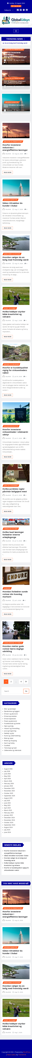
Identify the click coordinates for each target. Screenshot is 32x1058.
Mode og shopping (10, 741)
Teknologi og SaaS (10, 748)
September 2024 (9, 825)
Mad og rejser (8, 738)
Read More (7, 172)
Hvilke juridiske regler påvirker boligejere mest (14, 490)
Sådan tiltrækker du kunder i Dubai (14, 106)
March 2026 (8, 781)
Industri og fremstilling (11, 728)
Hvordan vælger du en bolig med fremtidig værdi (15, 258)
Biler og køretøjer (10, 709)
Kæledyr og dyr (9, 733)
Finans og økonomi (10, 721)
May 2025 (7, 805)
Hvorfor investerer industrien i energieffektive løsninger (15, 82)
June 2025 (7, 803)
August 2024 (8, 827)
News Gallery (11, 1055)
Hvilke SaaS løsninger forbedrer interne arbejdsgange (13, 535)
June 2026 (7, 774)
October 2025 (8, 793)
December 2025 (9, 788)
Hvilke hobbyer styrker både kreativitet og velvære (13, 314)
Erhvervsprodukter (10, 716)
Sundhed (7, 745)
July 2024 (7, 830)
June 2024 (7, 832)
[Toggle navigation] (16, 31)
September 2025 (9, 796)
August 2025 (8, 798)
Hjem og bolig (8, 726)
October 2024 (8, 822)
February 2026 (9, 783)
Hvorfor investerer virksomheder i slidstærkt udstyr (15, 432)
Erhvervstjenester (10, 719)
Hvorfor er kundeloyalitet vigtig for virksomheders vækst (15, 370)
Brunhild (9, 60)
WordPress (26, 1052)
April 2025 (7, 808)
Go (26, 691)
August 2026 (8, 769)
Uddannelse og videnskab (12, 750)
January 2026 (8, 786)
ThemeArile (22, 1055)
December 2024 (9, 818)
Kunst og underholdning (12, 736)
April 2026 (7, 779)
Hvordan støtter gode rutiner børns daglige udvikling (13, 649)
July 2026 (7, 771)
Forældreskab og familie (12, 723)
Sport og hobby (9, 743)
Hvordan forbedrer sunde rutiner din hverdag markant (15, 594)
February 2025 (9, 813)
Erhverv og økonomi (11, 714)
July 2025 (7, 801)
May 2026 (7, 776)
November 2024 (9, 820)
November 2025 (9, 791)
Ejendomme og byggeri (12, 711)
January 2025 (8, 815)
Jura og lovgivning (10, 731)
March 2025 (8, 810)
